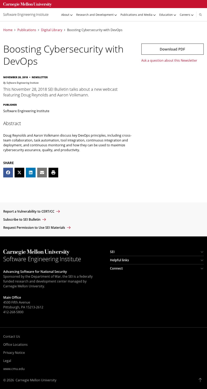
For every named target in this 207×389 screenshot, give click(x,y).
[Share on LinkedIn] (31, 172)
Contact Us (11, 336)
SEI (112, 252)
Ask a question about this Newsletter (169, 60)
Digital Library (51, 30)
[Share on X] (19, 172)
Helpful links (119, 260)
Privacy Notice (14, 352)
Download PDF (172, 49)
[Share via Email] (42, 172)
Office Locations (15, 344)
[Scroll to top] (201, 380)
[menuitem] (27, 14)
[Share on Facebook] (8, 172)
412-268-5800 (13, 312)
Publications (26, 30)
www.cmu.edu (14, 369)
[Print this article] (53, 172)
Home (8, 30)
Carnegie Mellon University (36, 380)
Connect (116, 268)
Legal (7, 360)
